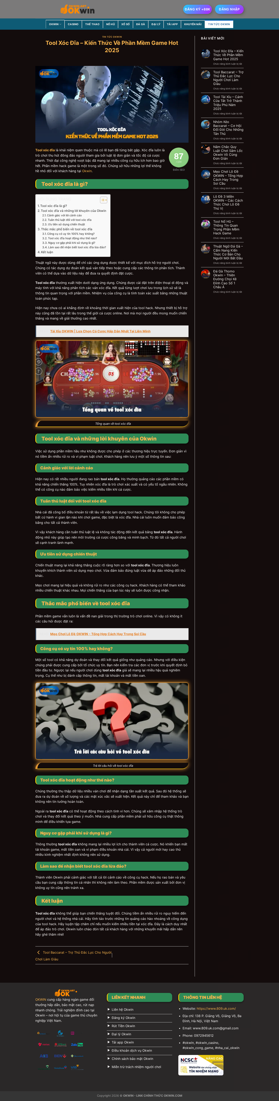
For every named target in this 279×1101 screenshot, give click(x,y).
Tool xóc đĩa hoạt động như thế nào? (72, 238)
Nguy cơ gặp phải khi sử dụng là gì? (71, 242)
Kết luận (47, 252)
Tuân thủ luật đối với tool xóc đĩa (70, 219)
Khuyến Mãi (193, 24)
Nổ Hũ (110, 24)
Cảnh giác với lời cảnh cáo (64, 215)
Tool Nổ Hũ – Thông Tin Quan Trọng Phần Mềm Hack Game (226, 227)
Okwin (87, 171)
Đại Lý (156, 24)
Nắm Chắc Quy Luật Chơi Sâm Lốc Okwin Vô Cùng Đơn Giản (228, 153)
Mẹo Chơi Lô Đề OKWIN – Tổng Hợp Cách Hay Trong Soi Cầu (228, 177)
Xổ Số (125, 24)
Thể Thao (92, 24)
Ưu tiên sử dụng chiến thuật (66, 224)
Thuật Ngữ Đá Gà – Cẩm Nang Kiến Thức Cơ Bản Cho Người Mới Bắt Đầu (228, 252)
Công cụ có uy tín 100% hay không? (71, 233)
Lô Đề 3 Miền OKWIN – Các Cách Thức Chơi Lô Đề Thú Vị (228, 202)
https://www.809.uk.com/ (216, 1008)
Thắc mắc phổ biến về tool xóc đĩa (66, 229)
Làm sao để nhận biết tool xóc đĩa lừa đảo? (77, 247)
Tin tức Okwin (219, 24)
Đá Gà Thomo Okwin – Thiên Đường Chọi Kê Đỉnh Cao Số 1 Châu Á (225, 279)
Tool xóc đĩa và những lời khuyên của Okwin (73, 211)
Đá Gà (140, 24)
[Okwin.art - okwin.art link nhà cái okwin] (77, 9)
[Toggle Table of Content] (101, 199)
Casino (73, 24)
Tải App (172, 24)
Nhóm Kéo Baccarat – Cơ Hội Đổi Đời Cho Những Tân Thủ (228, 128)
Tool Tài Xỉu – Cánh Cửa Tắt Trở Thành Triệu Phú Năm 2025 (228, 103)
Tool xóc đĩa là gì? (53, 206)
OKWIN (53, 24)
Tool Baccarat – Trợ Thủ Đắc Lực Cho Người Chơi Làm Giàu (228, 78)
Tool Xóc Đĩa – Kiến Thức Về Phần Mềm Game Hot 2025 (228, 55)
